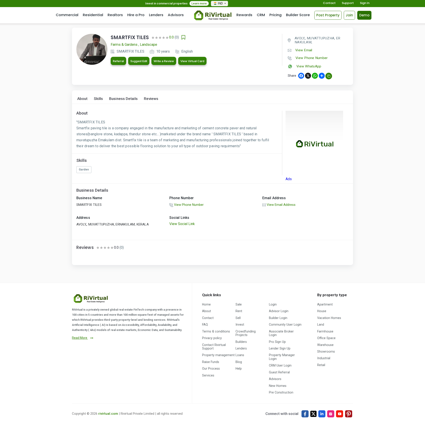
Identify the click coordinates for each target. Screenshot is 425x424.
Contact (329, 3)
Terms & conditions (216, 331)
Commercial (67, 14)
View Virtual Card (192, 61)
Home (206, 304)
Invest (240, 324)
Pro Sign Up (277, 342)
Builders (241, 342)
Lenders (156, 14)
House (321, 311)
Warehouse (325, 345)
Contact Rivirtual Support (214, 346)
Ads (289, 179)
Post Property (328, 15)
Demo (364, 15)
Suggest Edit (138, 61)
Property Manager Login (282, 356)
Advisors (176, 14)
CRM (261, 14)
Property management (218, 355)
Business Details (123, 99)
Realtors (115, 14)
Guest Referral (279, 372)
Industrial (323, 358)
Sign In (364, 3)
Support (348, 3)
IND (221, 3)
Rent (239, 311)
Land (320, 324)
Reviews (151, 99)
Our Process (211, 368)
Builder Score (298, 14)
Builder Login (278, 318)
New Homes (277, 386)
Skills (98, 99)
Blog (239, 362)
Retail (321, 365)
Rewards (244, 14)
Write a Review (164, 61)
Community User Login (285, 324)
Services (208, 375)
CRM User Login (280, 365)
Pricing (275, 14)
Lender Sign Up (279, 348)
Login (273, 304)
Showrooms (326, 351)
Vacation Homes (329, 318)
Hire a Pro (136, 14)
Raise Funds (210, 362)
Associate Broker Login (281, 333)
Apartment (325, 304)
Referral (118, 61)
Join (349, 15)
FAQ (205, 324)
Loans (240, 355)
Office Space (326, 338)
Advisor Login (278, 311)
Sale (239, 304)
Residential (93, 14)
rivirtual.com (108, 414)
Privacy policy (212, 338)
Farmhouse (325, 331)
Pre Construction (281, 392)
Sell (238, 318)
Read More (80, 338)
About (82, 99)
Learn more (199, 3)
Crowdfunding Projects (246, 333)
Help (239, 368)
